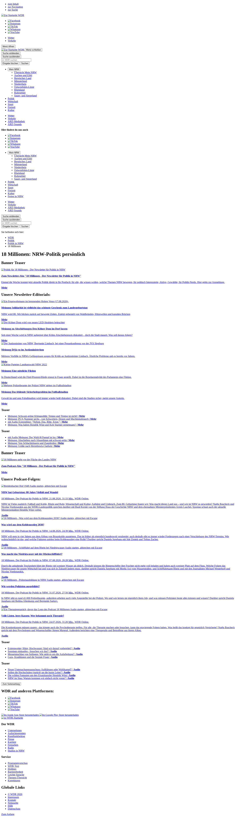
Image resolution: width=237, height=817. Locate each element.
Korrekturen (14, 780)
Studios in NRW (16, 750)
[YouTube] (14, 32)
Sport (10, 104)
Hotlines (12, 769)
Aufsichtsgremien (17, 733)
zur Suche (13, 9)
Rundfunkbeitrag (16, 736)
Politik (11, 98)
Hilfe (10, 805)
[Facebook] (14, 20)
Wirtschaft (13, 101)
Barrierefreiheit (15, 771)
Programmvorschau (18, 763)
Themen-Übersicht (17, 777)
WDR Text (13, 766)
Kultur (11, 110)
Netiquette (13, 803)
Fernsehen (13, 745)
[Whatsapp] (14, 29)
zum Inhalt (13, 4)
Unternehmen (15, 730)
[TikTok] (13, 26)
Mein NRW (14, 69)
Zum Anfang (7, 814)
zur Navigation (15, 6)
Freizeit (11, 107)
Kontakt (12, 800)
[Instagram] (14, 23)
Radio (11, 747)
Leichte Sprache (16, 774)
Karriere (12, 742)
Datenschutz (14, 808)
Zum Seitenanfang (11, 684)
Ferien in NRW (15, 196)
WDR (11, 237)
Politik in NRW (16, 243)
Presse (11, 739)
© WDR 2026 (15, 794)
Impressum (13, 797)
